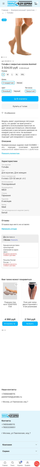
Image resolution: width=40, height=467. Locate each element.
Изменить (14, 240)
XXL (22, 74)
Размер (4, 71)
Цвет (3, 88)
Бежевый (6, 91)
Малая (19, 83)
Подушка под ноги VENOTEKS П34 (10, 304)
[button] (36, 463)
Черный (17, 91)
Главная (5, 10)
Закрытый (30, 91)
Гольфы (10, 13)
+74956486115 (8, 394)
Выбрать (30, 324)
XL (17, 74)
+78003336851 (8, 427)
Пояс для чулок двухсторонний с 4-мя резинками (30, 304)
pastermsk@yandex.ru (12, 397)
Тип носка (28, 88)
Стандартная (8, 83)
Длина (4, 79)
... (3, 13)
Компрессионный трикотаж (23, 10)
